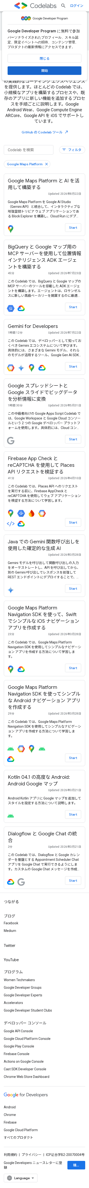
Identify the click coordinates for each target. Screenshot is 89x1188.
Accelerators (13, 1003)
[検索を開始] (63, 6)
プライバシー (32, 1155)
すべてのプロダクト (18, 1137)
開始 (44, 70)
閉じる (45, 58)
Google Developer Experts (23, 995)
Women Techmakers (19, 980)
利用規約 (10, 1155)
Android (10, 1107)
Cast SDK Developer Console (25, 1069)
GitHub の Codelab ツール (45, 132)
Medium (10, 931)
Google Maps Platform (24, 164)
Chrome (10, 1115)
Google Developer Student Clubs (28, 1010)
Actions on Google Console (24, 1061)
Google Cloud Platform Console (27, 1039)
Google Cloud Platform (21, 1130)
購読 (76, 1165)
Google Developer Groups (23, 987)
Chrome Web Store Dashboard (26, 1077)
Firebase (10, 1122)
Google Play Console (19, 1046)
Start (73, 227)
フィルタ (71, 149)
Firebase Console (16, 1054)
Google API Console (18, 1031)
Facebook (11, 923)
